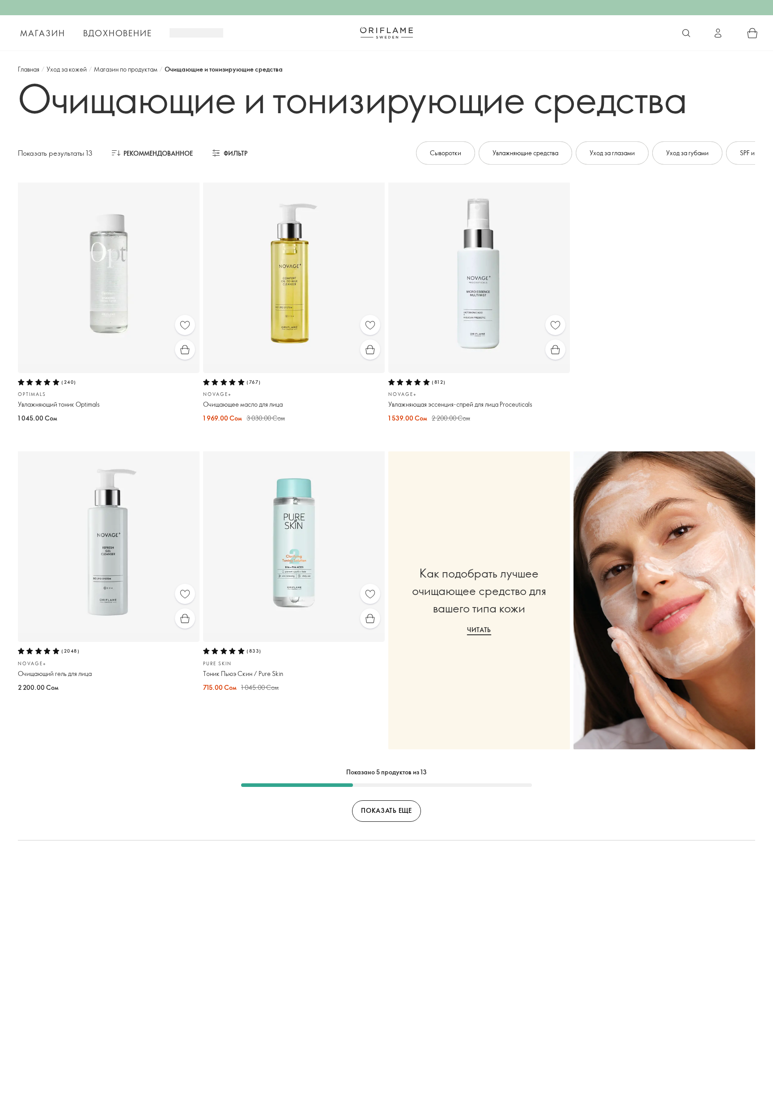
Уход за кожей (67, 69)
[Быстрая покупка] (185, 350)
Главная (28, 69)
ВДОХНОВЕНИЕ (117, 33)
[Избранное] (185, 325)
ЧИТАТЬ (479, 629)
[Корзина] (752, 33)
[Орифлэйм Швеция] (386, 33)
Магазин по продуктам (125, 69)
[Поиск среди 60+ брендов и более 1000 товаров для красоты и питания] (686, 33)
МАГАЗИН (42, 33)
